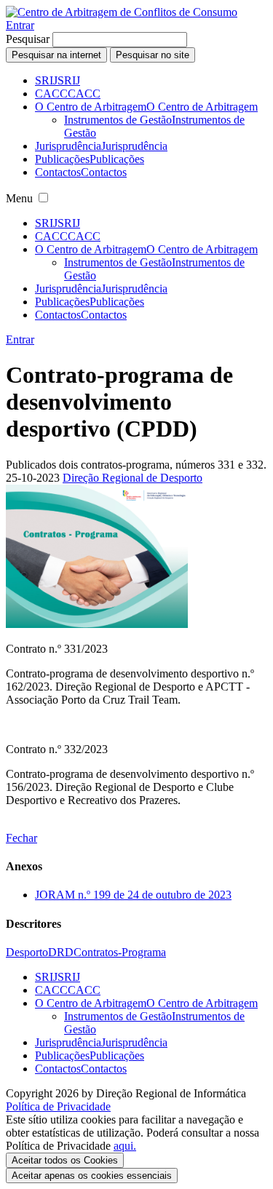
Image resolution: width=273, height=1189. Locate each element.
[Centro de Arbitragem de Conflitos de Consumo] (121, 12)
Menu (19, 198)
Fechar (21, 838)
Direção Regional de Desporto (132, 478)
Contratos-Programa (120, 952)
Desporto (27, 952)
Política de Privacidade (58, 1106)
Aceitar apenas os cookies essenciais (92, 1175)
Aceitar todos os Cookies (65, 1160)
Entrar (20, 25)
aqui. (125, 1146)
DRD (61, 952)
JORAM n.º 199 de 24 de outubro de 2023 (133, 894)
